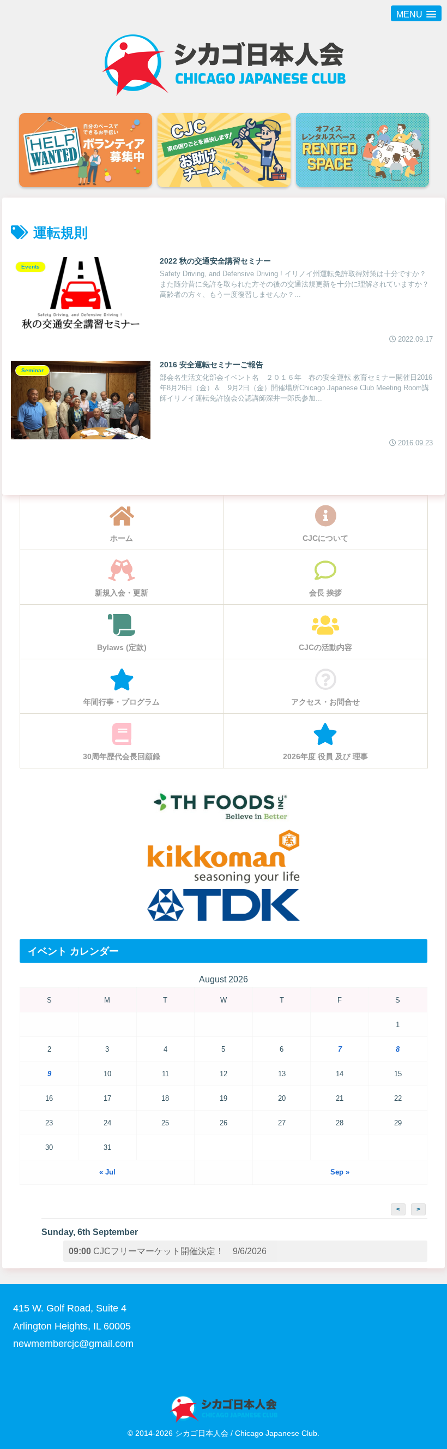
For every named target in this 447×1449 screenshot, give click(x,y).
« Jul (107, 1172)
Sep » (339, 1172)
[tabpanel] (85, 151)
